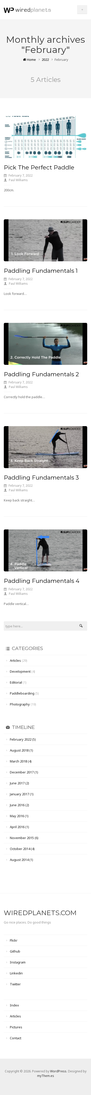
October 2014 (20, 848)
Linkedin (16, 973)
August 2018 (19, 750)
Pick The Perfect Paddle (39, 167)
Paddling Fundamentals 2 (41, 374)
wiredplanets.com (40, 913)
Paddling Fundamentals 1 (41, 270)
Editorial (16, 682)
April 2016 (17, 827)
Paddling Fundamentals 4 (41, 580)
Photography (20, 704)
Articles (15, 660)
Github (15, 951)
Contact (15, 1038)
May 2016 (17, 816)
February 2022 (20, 739)
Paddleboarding (22, 693)
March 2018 (18, 761)
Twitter (15, 984)
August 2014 (19, 859)
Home (31, 59)
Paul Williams (18, 180)
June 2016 (17, 805)
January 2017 (19, 794)
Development (20, 671)
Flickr (13, 940)
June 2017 (17, 783)
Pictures (16, 1027)
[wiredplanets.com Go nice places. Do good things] (27, 9)
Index (14, 1005)
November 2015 (22, 837)
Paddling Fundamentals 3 (41, 477)
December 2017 (22, 772)
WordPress (58, 1071)
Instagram (18, 962)
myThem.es (45, 1076)
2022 (45, 59)
